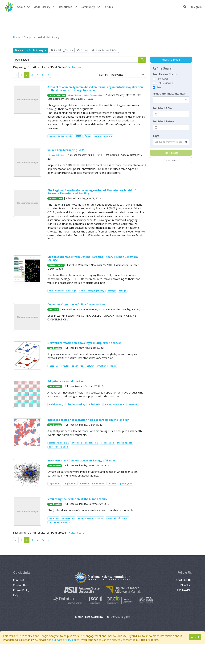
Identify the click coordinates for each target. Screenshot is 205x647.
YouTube (182, 580)
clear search (77, 67)
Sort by (103, 74)
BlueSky (185, 585)
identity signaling (76, 404)
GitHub (84, 50)
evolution (54, 518)
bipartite (84, 483)
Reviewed (162, 78)
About (21, 7)
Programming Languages (169, 93)
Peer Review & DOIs (106, 50)
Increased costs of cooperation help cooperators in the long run (88, 420)
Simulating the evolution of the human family (77, 499)
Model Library (41, 7)
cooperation (107, 442)
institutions (98, 483)
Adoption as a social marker (65, 381)
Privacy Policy (21, 590)
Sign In (197, 7)
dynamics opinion (103, 136)
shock (113, 366)
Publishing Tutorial (63, 50)
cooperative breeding (117, 518)
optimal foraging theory (91, 290)
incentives (54, 366)
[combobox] (171, 99)
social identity (56, 404)
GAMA (78, 136)
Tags (156, 135)
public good (126, 483)
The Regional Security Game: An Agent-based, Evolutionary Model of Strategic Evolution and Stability (91, 192)
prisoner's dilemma (59, 442)
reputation (54, 483)
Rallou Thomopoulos (93, 95)
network (133, 404)
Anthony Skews (55, 198)
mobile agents (124, 442)
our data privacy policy (65, 640)
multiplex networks (73, 366)
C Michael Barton (56, 265)
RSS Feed (182, 590)
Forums (108, 7)
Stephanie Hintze (56, 155)
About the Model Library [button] (30, 50)
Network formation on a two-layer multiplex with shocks (84, 343)
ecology (112, 290)
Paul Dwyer (53, 309)
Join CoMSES (20, 580)
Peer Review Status (165, 74)
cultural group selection (90, 518)
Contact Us (19, 585)
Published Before (164, 121)
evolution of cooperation (85, 442)
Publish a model (170, 59)
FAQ (15, 595)
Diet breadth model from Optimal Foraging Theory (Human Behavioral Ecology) (93, 258)
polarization (95, 404)
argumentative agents (60, 136)
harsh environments (59, 522)
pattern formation (58, 446)
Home (16, 37)
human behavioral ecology (62, 290)
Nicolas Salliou (74, 95)
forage (122, 290)
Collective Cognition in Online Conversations (76, 304)
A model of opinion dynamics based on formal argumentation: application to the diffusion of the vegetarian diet (95, 88)
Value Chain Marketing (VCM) (66, 150)
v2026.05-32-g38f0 (120, 616)
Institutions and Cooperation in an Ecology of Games (81, 460)
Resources (65, 7)
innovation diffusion (115, 404)
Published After (163, 108)
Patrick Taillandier (57, 95)
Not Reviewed (164, 83)
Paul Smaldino (55, 348)
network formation (96, 366)
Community (88, 7)
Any (158, 87)
